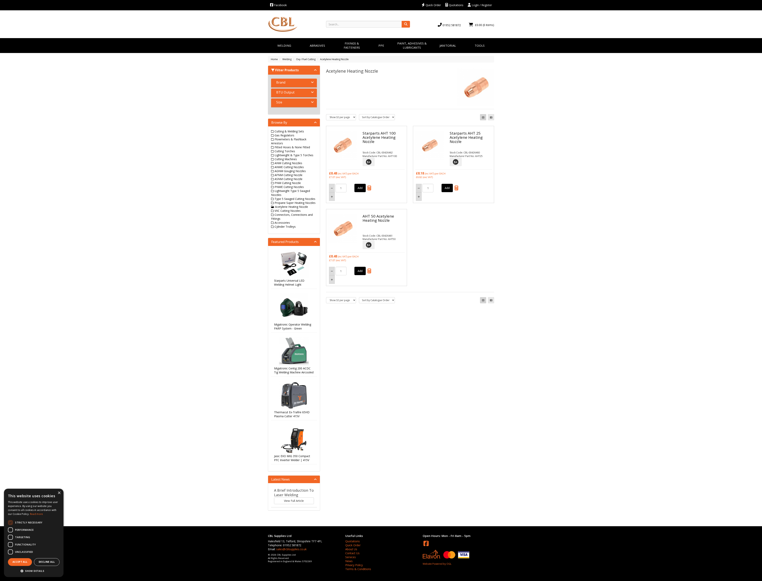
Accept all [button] (20, 562)
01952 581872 (451, 25)
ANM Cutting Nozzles (288, 163)
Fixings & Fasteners (352, 45)
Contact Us (352, 553)
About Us (351, 549)
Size (279, 102)
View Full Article (294, 501)
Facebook (280, 5)
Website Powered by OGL (437, 564)
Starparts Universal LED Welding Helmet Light (289, 282)
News (349, 561)
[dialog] (34, 533)
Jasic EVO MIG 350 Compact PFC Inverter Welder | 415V (292, 458)
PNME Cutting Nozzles (289, 187)
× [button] (59, 492)
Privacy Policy (354, 565)
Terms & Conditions (358, 569)
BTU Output (285, 92)
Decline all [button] (47, 562)
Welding (284, 45)
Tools (480, 45)
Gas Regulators (284, 135)
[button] (34, 570)
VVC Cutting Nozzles (287, 211)
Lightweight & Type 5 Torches (293, 155)
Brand (280, 82)
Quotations (455, 5)
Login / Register (481, 5)
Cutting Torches (284, 151)
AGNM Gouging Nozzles (290, 171)
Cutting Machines (285, 159)
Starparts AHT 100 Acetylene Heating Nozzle (379, 137)
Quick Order (433, 5)
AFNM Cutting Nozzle (288, 175)
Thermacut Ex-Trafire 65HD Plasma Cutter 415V (292, 414)
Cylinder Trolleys (285, 226)
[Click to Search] (406, 24)
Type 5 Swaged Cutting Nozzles (294, 199)
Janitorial (448, 45)
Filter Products (286, 70)
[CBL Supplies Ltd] (283, 24)
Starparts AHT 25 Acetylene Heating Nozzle (466, 137)
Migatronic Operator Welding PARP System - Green (292, 326)
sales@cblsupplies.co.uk (291, 549)
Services (350, 557)
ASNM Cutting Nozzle (288, 179)
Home (274, 59)
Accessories (282, 222)
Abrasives (317, 45)
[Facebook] (426, 543)
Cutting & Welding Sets (289, 131)
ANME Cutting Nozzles (289, 167)
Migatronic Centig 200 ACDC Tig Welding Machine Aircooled (294, 370)
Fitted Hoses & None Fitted (292, 147)
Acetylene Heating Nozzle (334, 59)
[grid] (483, 117)
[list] (491, 117)
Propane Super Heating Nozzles (295, 203)
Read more (36, 514)
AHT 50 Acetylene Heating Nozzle (378, 218)
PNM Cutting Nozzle (287, 183)
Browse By (279, 122)
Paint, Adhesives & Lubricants (412, 45)
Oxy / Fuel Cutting (306, 59)
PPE (381, 45)
